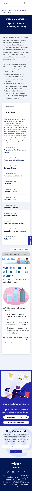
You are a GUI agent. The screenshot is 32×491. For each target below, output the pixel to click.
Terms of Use (13, 484)
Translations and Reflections (14, 176)
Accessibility (24, 484)
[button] (30, 240)
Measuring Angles (10, 215)
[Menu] (28, 3)
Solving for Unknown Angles (14, 223)
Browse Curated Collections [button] (16, 417)
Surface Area (8, 239)
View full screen (20, 249)
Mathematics (21, 10)
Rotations (7, 184)
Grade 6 (11, 10)
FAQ (17, 486)
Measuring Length (10, 192)
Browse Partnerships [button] (16, 422)
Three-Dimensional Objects (14, 160)
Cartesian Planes (10, 168)
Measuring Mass (10, 199)
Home (4, 10)
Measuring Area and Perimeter (15, 231)
